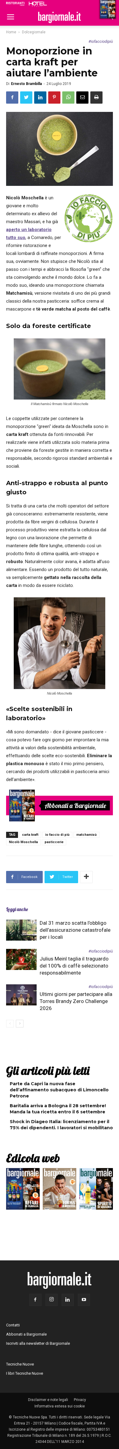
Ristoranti (15, 3)
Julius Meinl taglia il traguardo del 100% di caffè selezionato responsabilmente (74, 966)
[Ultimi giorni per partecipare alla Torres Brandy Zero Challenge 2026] (21, 994)
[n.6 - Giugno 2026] (59, 1190)
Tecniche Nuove (20, 1364)
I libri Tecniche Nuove (24, 1373)
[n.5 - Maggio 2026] (96, 1190)
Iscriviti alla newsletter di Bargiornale (38, 1343)
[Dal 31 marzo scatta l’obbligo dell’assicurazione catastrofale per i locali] (21, 930)
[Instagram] (51, 1300)
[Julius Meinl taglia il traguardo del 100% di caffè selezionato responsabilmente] (21, 959)
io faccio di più (88, 218)
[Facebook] (35, 1300)
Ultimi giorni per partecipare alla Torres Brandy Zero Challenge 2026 (76, 1001)
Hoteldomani (38, 4)
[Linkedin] (68, 1300)
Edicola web (33, 1158)
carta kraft (30, 835)
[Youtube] (84, 1300)
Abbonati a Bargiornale (75, 805)
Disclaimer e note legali (48, 1400)
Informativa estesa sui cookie (59, 1406)
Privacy (80, 1400)
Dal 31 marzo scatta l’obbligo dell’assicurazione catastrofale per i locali (75, 930)
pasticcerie (54, 842)
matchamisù (86, 835)
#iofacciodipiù (100, 41)
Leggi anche (17, 909)
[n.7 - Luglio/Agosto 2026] (22, 805)
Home (11, 32)
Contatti (13, 1325)
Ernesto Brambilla (26, 84)
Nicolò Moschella (23, 842)
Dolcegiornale (33, 32)
